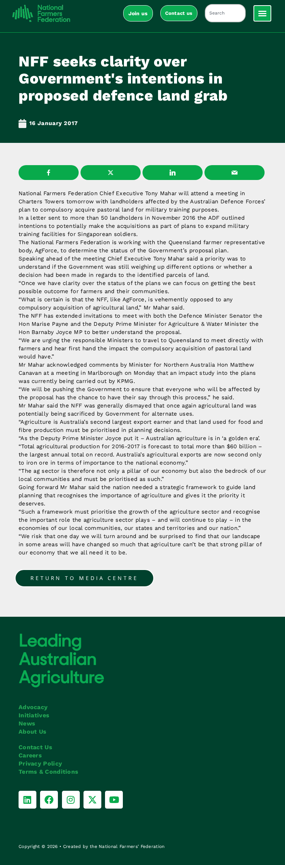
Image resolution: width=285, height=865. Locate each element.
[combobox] (225, 13)
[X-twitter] (92, 800)
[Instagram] (71, 800)
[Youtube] (114, 800)
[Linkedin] (27, 800)
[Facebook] (49, 800)
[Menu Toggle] (262, 13)
